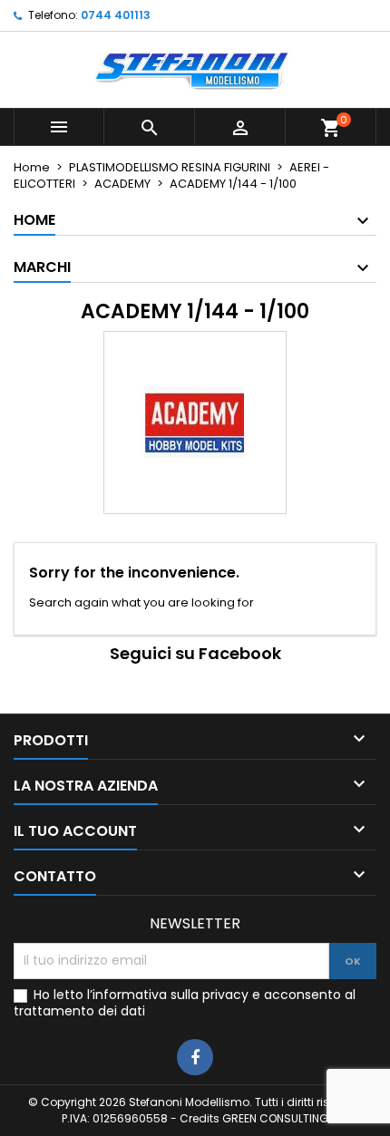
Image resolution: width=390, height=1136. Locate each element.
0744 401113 (116, 15)
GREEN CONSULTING (275, 1118)
